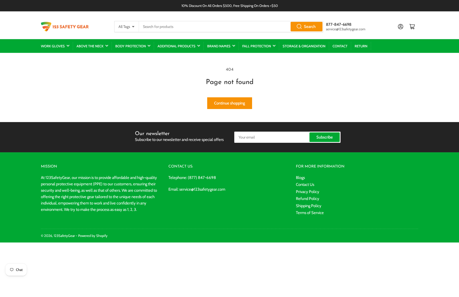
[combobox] (231, 26)
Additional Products (177, 46)
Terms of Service (310, 212)
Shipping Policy (308, 205)
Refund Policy (307, 198)
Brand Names (219, 46)
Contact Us (305, 184)
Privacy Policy (307, 191)
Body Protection (130, 46)
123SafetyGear (64, 235)
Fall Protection (256, 46)
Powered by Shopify (93, 235)
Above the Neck (90, 46)
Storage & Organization (304, 46)
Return (361, 46)
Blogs (300, 177)
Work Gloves (53, 46)
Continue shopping (229, 103)
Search (310, 26)
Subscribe (324, 137)
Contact (340, 46)
